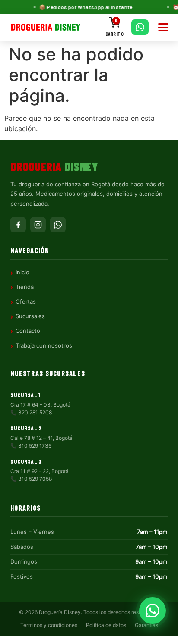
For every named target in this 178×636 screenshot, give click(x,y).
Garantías (146, 625)
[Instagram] (38, 224)
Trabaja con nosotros (44, 345)
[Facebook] (18, 224)
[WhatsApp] (58, 224)
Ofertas (26, 301)
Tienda (25, 286)
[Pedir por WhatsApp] (140, 27)
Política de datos (106, 625)
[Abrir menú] (163, 27)
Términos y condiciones (48, 625)
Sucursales (30, 316)
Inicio (22, 272)
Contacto (28, 330)
